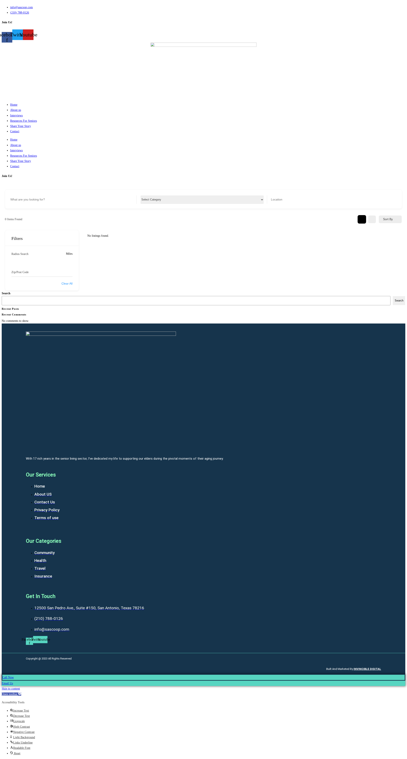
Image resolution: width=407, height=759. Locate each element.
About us (15, 110)
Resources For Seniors (23, 120)
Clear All (66, 283)
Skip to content (11, 688)
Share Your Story (20, 126)
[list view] (372, 219)
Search (6, 293)
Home (13, 104)
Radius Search (19, 254)
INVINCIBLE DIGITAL (367, 669)
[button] (11, 694)
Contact (14, 131)
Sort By (388, 219)
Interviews (16, 115)
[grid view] (362, 219)
